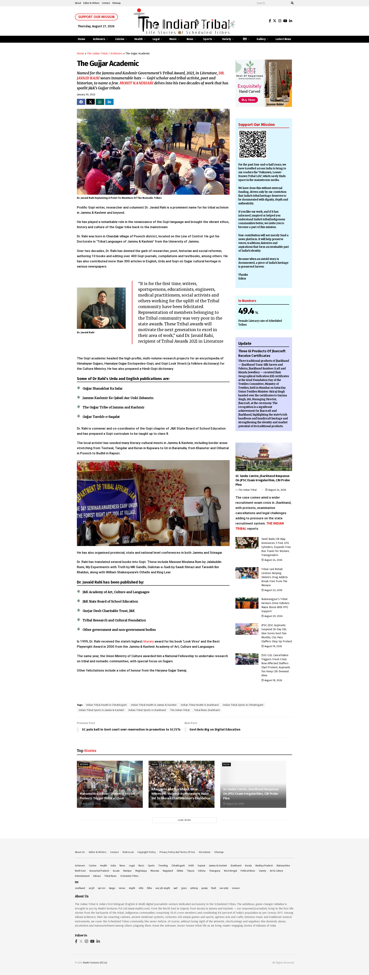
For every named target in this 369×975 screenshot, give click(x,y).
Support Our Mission (96, 17)
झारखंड (204, 888)
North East (80, 870)
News (190, 39)
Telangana (214, 870)
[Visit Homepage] (184, 21)
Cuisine (119, 39)
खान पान (101, 888)
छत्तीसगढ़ (194, 888)
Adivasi (84, 764)
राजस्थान (236, 888)
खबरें (175, 888)
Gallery (261, 39)
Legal (156, 39)
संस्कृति (132, 888)
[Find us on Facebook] (270, 21)
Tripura (190, 870)
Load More (184, 820)
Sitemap (116, 3)
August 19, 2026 (273, 646)
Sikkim (180, 870)
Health (138, 39)
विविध (149, 888)
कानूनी (91, 888)
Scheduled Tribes (129, 876)
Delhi (242, 467)
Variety (226, 39)
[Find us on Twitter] (274, 21)
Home (81, 39)
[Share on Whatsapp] (100, 102)
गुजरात (184, 888)
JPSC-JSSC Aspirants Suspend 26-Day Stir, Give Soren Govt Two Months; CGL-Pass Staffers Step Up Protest (276, 633)
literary (148, 641)
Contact (106, 3)
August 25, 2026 (91, 803)
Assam (116, 870)
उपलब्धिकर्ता (80, 888)
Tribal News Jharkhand (207, 710)
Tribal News (110, 876)
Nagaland (168, 870)
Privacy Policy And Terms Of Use (177, 852)
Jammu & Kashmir (218, 865)
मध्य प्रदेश (224, 888)
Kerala (248, 865)
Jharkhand (236, 865)
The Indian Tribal (248, 489)
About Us (80, 852)
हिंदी (245, 39)
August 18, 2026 (273, 680)
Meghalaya (141, 870)
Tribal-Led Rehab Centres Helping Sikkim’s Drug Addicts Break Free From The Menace (274, 577)
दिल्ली (213, 888)
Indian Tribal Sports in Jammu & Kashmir (101, 710)
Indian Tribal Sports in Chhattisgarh (243, 705)
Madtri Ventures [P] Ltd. (95, 962)
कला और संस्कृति (162, 888)
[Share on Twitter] (90, 102)
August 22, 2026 (273, 590)
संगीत (141, 888)
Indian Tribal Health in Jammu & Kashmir (154, 705)
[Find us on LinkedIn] (290, 21)
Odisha (201, 870)
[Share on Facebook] (81, 102)
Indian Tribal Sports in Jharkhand (147, 710)
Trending (163, 865)
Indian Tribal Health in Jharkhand (200, 705)
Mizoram (154, 870)
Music (173, 39)
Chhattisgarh (178, 865)
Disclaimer (205, 852)
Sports (207, 39)
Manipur (127, 870)
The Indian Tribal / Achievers (104, 53)
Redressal (128, 852)
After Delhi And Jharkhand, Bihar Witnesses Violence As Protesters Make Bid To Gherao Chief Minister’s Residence (180, 793)
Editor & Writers (91, 3)
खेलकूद (112, 888)
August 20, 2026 (273, 616)
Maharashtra (283, 865)
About (78, 3)
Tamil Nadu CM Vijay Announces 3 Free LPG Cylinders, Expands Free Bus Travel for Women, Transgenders (276, 547)
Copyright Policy (146, 852)
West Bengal (230, 870)
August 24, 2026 (277, 489)
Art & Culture (276, 870)
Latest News (283, 39)
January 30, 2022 (86, 94)
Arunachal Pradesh (99, 870)
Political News (248, 870)
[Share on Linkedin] (109, 102)
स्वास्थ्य (122, 888)
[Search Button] (291, 3)
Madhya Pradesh (264, 865)
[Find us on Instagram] (279, 21)
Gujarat (201, 865)
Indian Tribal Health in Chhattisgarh (106, 705)
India (155, 764)
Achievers (99, 39)
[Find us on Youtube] (285, 21)
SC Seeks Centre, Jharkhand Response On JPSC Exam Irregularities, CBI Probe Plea (262, 480)
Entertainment (82, 876)
